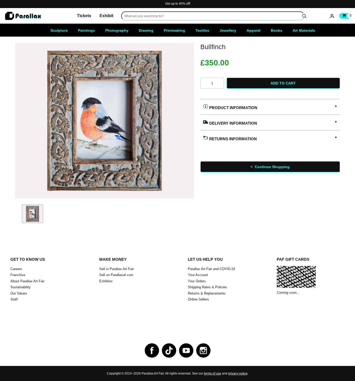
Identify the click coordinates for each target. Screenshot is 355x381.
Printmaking (174, 30)
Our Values (18, 293)
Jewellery (228, 30)
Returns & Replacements (207, 293)
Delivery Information (232, 123)
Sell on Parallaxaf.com (116, 275)
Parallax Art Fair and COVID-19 (211, 269)
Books (276, 30)
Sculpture (59, 30)
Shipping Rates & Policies (207, 287)
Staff (14, 299)
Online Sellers (198, 299)
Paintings (86, 30)
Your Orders (197, 281)
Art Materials (304, 30)
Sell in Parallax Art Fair (116, 269)
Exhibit (106, 16)
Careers (16, 269)
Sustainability (20, 287)
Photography (116, 30)
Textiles (202, 30)
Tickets (84, 16)
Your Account (198, 275)
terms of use (212, 373)
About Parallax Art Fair (27, 281)
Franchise (17, 275)
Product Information (232, 107)
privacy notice (238, 373)
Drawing (146, 30)
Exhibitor (106, 281)
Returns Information (232, 139)
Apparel (253, 30)
